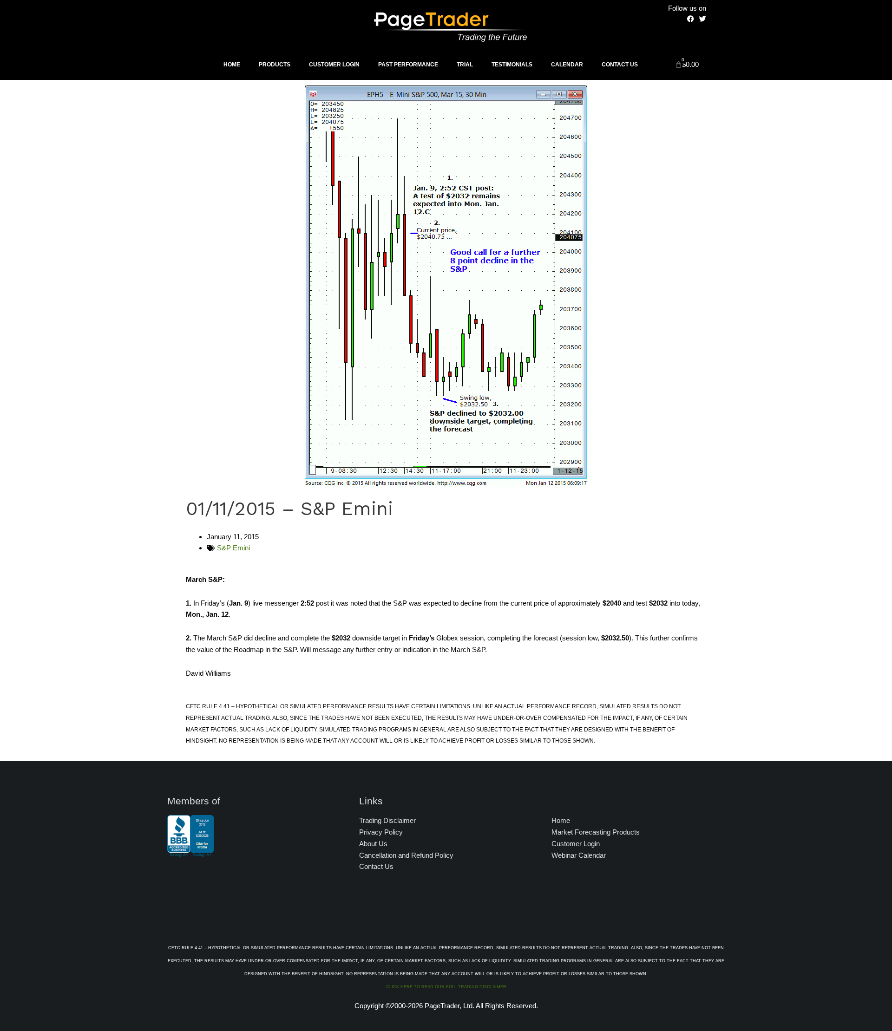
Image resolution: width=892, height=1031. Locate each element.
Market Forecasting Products (595, 832)
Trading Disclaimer (387, 820)
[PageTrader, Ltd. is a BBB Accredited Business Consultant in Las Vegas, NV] (190, 852)
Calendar (567, 64)
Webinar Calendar (578, 855)
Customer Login (334, 64)
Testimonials (512, 64)
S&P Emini (233, 548)
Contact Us (620, 64)
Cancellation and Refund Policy (406, 855)
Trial (465, 64)
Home (231, 64)
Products (274, 64)
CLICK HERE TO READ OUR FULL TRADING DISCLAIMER (446, 987)
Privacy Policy (381, 832)
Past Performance (408, 64)
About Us (373, 844)
